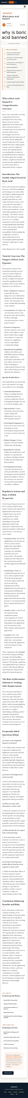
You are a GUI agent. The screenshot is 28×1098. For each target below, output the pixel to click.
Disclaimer (21, 1092)
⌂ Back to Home (8, 1073)
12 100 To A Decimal (9, 1044)
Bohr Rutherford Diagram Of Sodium (11, 1032)
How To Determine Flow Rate (11, 1040)
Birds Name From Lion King (11, 1048)
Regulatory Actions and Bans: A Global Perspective (14, 71)
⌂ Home (11, 2)
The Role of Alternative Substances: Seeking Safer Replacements (13, 77)
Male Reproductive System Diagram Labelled (13, 1016)
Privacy (12, 1094)
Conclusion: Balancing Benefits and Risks (15, 86)
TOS (17, 1094)
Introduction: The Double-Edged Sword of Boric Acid (15, 58)
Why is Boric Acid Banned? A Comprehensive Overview (13, 53)
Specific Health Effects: (12, 67)
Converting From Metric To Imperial (11, 1008)
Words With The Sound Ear (10, 1000)
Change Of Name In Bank (10, 1004)
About (10, 1092)
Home (5, 1092)
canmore (4, 2)
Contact (15, 1092)
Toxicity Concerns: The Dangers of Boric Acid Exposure (15, 63)
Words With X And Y (9, 1012)
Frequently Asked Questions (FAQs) (15, 82)
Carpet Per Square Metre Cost (11, 1037)
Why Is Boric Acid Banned (13, 1057)
